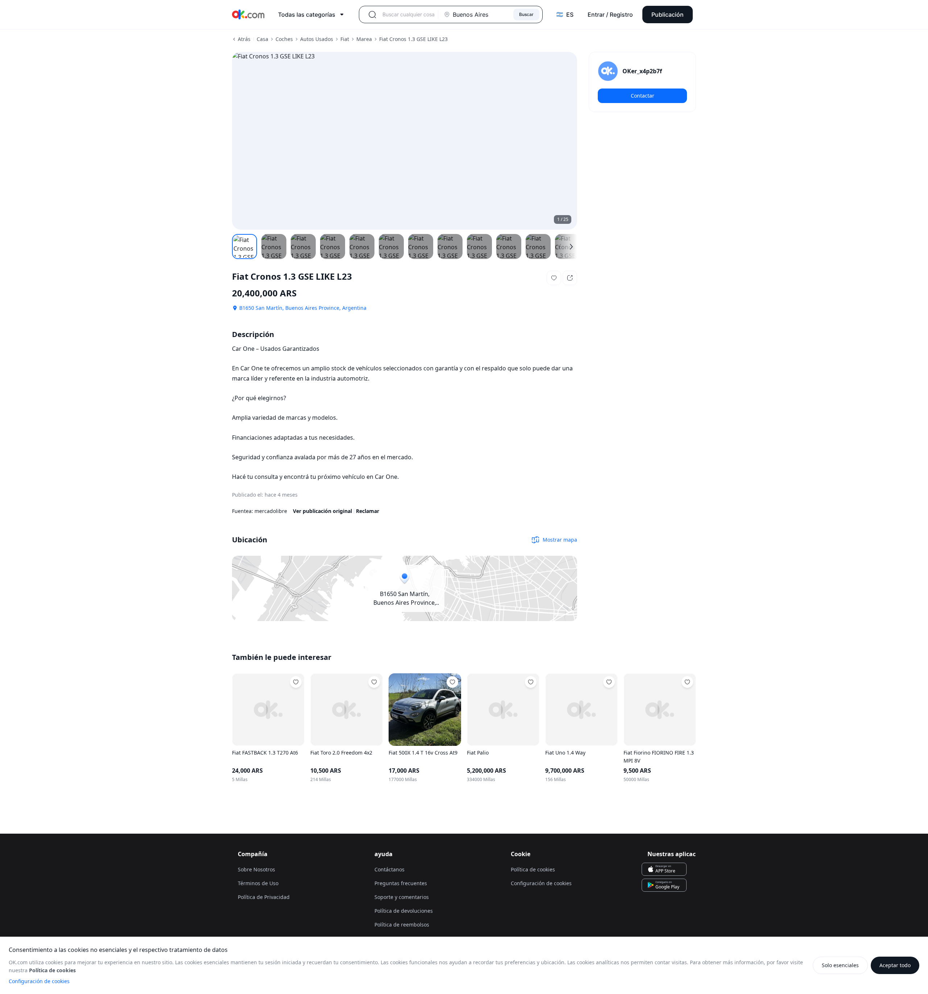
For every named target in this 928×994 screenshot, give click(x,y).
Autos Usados (316, 39)
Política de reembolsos (401, 924)
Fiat (344, 39)
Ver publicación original (322, 511)
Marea (364, 39)
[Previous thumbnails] (560, 246)
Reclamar (367, 511)
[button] (554, 278)
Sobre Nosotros (256, 869)
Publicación (667, 14)
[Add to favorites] (296, 682)
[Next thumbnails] (571, 246)
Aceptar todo (895, 965)
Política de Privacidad (264, 897)
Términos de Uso (258, 883)
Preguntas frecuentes (400, 883)
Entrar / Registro (610, 14)
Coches (284, 39)
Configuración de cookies (39, 981)
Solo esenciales (840, 965)
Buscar (526, 14)
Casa (262, 39)
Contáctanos (389, 869)
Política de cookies (533, 869)
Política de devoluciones (403, 910)
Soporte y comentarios (401, 897)
